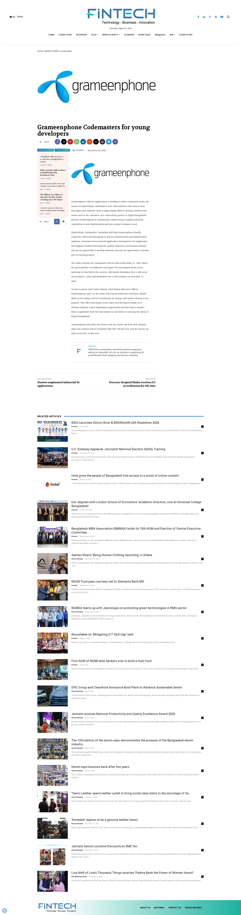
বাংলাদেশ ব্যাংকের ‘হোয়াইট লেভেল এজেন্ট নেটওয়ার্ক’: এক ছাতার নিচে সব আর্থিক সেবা (52, 185)
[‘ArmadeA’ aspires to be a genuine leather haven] (52, 828)
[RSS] (216, 17)
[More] (63, 221)
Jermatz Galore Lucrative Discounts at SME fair (104, 846)
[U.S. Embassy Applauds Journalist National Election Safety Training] (52, 457)
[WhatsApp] (76, 141)
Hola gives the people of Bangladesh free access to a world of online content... (126, 475)
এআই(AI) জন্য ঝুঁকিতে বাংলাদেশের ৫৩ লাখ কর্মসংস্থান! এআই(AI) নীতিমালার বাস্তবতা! (52, 159)
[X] (64, 141)
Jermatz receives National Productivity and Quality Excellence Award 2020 (123, 714)
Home (40, 51)
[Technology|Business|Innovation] (120, 16)
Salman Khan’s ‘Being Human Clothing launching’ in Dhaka (111, 555)
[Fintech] (79, 350)
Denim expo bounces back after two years (100, 767)
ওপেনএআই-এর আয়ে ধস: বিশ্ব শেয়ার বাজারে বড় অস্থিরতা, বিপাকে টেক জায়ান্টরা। (52, 209)
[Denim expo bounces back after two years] (52, 775)
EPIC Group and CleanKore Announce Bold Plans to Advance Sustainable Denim (126, 687)
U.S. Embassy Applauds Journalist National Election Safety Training (118, 449)
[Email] (96, 141)
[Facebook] (198, 17)
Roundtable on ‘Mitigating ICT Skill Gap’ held (102, 634)
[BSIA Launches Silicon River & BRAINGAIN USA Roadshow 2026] (52, 431)
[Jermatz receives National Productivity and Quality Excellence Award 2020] (52, 722)
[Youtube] (222, 17)
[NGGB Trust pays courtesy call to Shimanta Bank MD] (52, 590)
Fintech (80, 150)
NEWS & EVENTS (52, 51)
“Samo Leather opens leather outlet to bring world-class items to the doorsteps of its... (131, 793)
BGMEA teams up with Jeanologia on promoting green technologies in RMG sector (129, 608)
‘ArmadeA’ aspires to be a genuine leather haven (104, 820)
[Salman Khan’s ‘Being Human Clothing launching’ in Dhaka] (52, 563)
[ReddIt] (89, 141)
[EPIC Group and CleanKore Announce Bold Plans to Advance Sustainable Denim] (52, 696)
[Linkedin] (204, 17)
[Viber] (115, 141)
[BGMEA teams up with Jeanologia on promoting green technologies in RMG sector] (52, 616)
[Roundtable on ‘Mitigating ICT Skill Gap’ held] (52, 643)
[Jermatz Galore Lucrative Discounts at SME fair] (52, 854)
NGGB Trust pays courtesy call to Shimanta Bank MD (107, 581)
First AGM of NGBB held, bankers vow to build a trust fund (111, 661)
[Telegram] (109, 141)
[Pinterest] (210, 17)
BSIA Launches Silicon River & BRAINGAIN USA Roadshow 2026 (53, 172)
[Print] (102, 141)
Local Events (66, 51)
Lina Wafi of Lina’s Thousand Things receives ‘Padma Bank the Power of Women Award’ (132, 872)
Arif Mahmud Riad (79, 876)
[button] (228, 16)
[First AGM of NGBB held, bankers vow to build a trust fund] (52, 669)
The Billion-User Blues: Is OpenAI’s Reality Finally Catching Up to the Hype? (51, 197)
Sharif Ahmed (77, 559)
